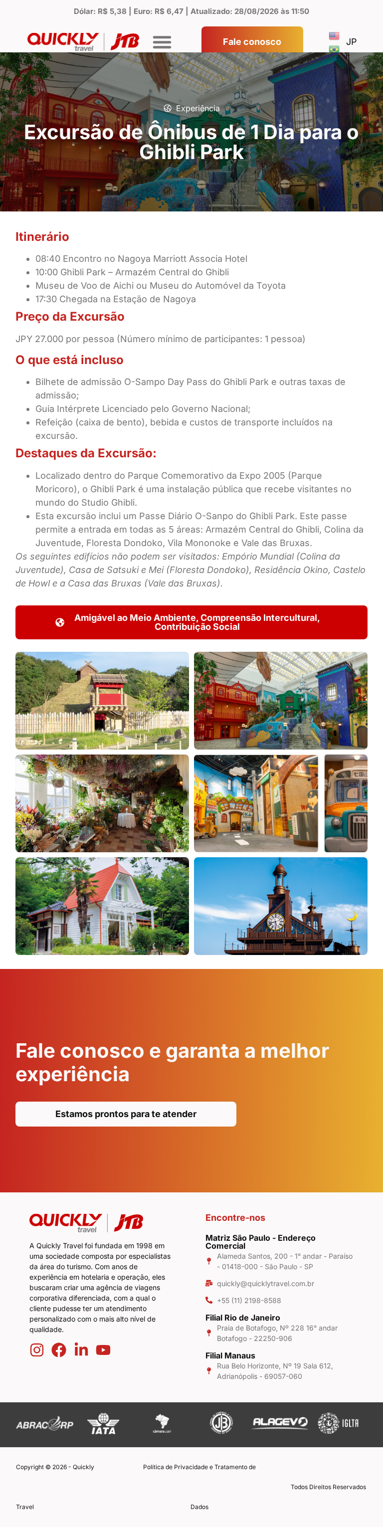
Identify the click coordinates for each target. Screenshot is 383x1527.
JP (351, 41)
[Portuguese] (335, 48)
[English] (335, 35)
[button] (162, 42)
